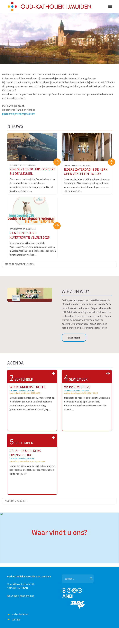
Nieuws (15, 126)
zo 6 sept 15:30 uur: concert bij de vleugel (32, 171)
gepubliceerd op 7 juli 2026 (22, 165)
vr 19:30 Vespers (77, 387)
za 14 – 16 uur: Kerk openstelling (25, 452)
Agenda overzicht (16, 500)
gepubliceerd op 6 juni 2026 (77, 165)
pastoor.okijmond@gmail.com (18, 113)
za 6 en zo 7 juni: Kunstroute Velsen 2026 (30, 235)
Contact (16, 619)
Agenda (15, 363)
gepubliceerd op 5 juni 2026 (22, 229)
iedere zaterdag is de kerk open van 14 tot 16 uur (85, 171)
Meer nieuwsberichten (19, 264)
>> (53, 373)
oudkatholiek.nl (20, 614)
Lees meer (74, 337)
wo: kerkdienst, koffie (28, 387)
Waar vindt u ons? (59, 532)
